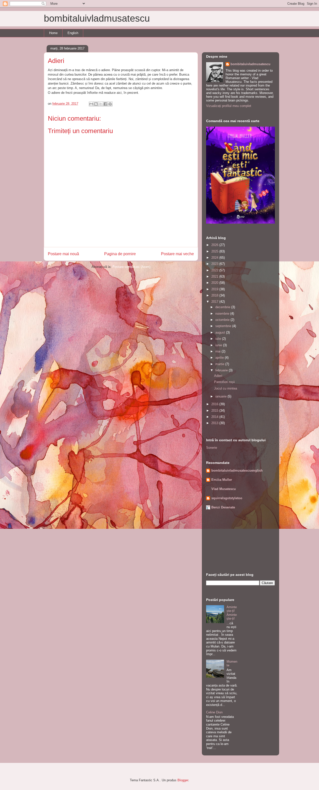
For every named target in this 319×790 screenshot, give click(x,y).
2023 (215, 264)
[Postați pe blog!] (95, 103)
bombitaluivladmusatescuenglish (237, 470)
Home (53, 33)
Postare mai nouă (63, 254)
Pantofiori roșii (224, 382)
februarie (222, 370)
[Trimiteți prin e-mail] (91, 103)
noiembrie (222, 313)
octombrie (223, 320)
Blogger (182, 780)
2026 (215, 245)
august (220, 332)
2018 (215, 295)
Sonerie (211, 447)
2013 (215, 423)
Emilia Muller (221, 480)
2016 (215, 404)
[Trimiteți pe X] (100, 103)
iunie (219, 345)
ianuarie (221, 396)
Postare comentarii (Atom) (131, 267)
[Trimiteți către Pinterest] (110, 103)
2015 (215, 410)
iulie (218, 339)
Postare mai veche (177, 254)
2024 (215, 257)
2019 (215, 289)
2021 (215, 276)
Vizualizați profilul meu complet (228, 106)
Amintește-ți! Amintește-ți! (232, 613)
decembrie (223, 307)
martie (220, 364)
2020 (215, 283)
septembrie (223, 326)
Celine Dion (214, 712)
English (73, 33)
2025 (215, 251)
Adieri (218, 376)
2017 (215, 301)
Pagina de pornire (120, 254)
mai (218, 351)
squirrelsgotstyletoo (226, 498)
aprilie (220, 357)
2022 (215, 270)
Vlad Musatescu (223, 489)
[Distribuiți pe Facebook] (105, 103)
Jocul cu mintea (225, 388)
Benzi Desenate (223, 507)
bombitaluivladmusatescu (97, 18)
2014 (215, 417)
